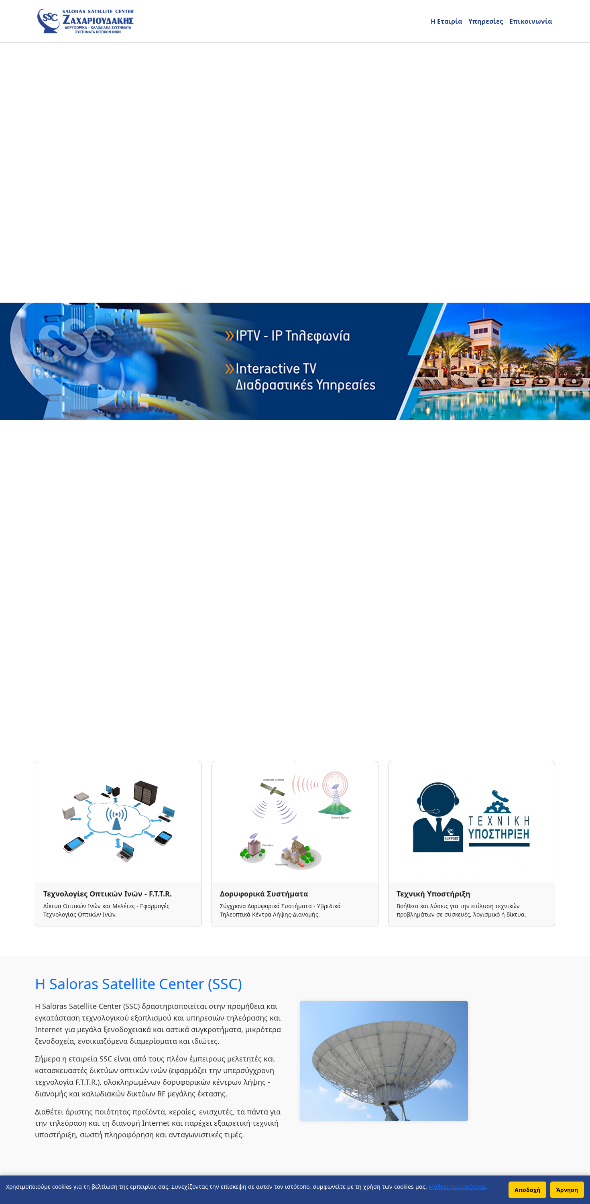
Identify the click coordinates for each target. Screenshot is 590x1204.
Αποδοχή (527, 1190)
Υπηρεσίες (485, 21)
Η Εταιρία (446, 21)
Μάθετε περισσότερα (457, 1186)
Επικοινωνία (530, 21)
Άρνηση (567, 1190)
